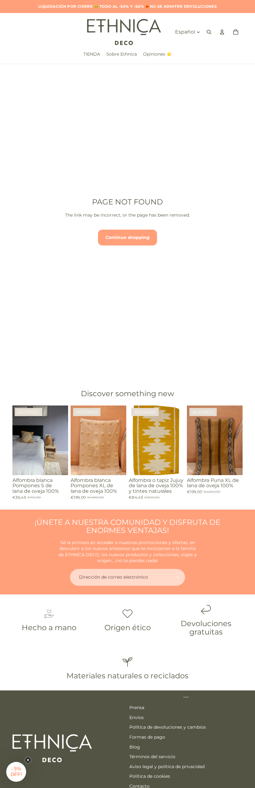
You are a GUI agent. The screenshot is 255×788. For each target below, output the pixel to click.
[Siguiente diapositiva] (63, 440)
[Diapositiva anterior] (17, 440)
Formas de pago (147, 737)
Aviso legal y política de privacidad (167, 766)
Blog (134, 747)
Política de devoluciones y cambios (167, 727)
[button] (16, 772)
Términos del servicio (152, 756)
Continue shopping (127, 237)
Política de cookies (149, 776)
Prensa (136, 707)
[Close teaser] (28, 760)
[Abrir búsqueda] (209, 32)
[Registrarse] (176, 577)
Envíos (136, 717)
